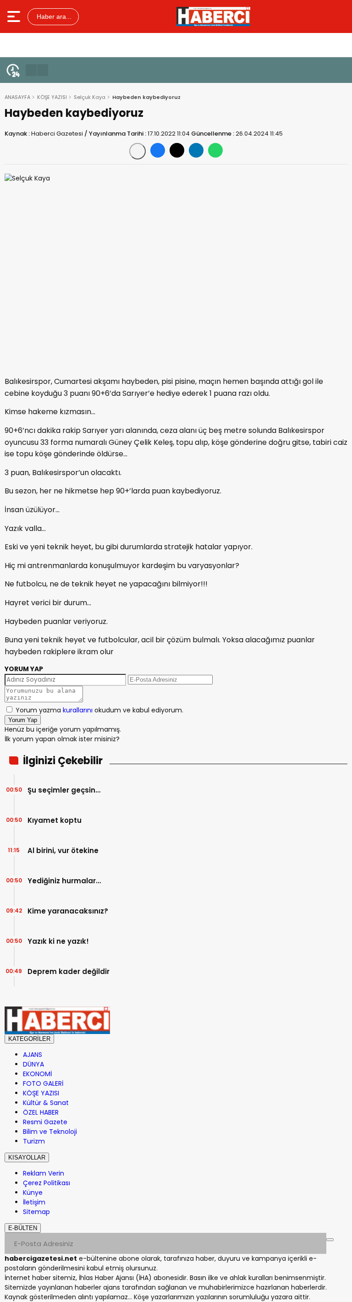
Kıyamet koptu (55, 820)
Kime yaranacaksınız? (68, 911)
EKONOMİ (37, 1073)
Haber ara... (53, 16)
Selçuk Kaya (89, 97)
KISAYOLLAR (26, 1157)
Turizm (34, 1141)
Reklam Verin (43, 1173)
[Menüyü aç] (15, 16)
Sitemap (36, 1211)
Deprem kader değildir (69, 971)
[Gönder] (330, 1239)
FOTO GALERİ (43, 1083)
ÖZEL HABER (41, 1112)
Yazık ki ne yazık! (58, 941)
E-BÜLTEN (22, 1228)
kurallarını (78, 710)
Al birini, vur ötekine (63, 850)
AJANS (32, 1054)
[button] (31, 70)
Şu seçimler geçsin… (64, 790)
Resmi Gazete (45, 1122)
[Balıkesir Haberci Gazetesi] (213, 16)
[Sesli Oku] (137, 151)
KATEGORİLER (29, 1038)
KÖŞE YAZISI (52, 97)
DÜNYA (33, 1064)
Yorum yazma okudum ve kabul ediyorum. (99, 710)
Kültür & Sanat (46, 1102)
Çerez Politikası (46, 1182)
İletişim (34, 1202)
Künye (33, 1192)
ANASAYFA (17, 97)
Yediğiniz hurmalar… (64, 881)
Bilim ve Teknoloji (50, 1131)
